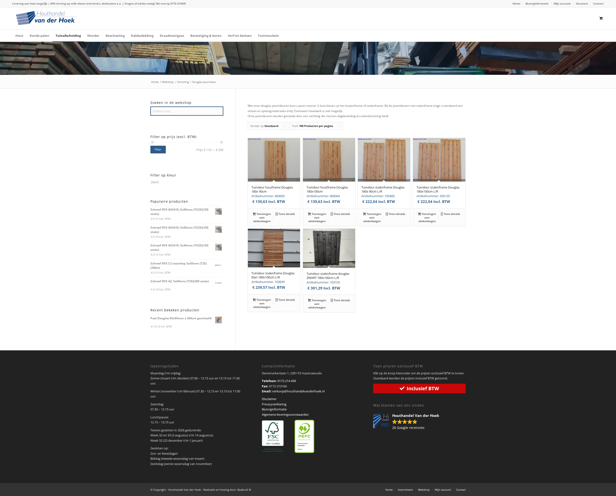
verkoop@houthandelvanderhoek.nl (298, 391)
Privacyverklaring (274, 404)
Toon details (286, 214)
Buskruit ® (244, 489)
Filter (158, 149)
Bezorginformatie (537, 3)
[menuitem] (516, 3)
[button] (408, 422)
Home (516, 3)
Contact (598, 3)
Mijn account (562, 3)
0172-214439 (178, 3)
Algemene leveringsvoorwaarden (285, 414)
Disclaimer (269, 399)
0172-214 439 (286, 381)
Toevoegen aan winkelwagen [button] (262, 217)
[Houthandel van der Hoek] (46, 18)
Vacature (582, 3)
